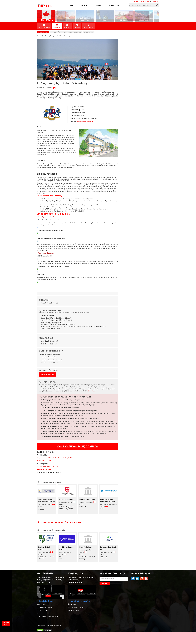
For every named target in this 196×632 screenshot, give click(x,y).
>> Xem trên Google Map (45, 601)
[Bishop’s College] (88, 539)
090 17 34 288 (145, 1)
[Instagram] (142, 580)
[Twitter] (137, 580)
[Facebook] (133, 580)
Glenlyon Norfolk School (44, 548)
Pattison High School (87, 499)
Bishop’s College (85, 547)
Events (84, 5)
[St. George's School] (67, 491)
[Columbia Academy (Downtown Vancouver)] (46, 491)
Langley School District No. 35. (108, 548)
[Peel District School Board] (67, 539)
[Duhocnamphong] (45, 5)
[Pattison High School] (88, 491)
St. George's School (66, 499)
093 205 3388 (155, 1)
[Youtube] (146, 580)
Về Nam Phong (114, 5)
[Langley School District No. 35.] (109, 539)
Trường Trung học (50, 36)
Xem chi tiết (92, 391)
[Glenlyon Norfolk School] (46, 539)
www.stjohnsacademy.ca (85, 121)
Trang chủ (40, 36)
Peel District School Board (66, 548)
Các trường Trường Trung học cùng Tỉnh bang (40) (59, 522)
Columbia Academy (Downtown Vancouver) (46, 500)
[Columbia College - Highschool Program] (109, 491)
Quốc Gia (69, 5)
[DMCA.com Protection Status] (44, 631)
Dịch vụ (98, 5)
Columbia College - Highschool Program (107, 500)
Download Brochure (47, 374)
